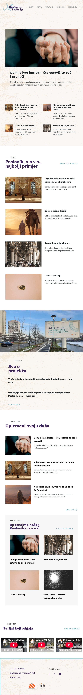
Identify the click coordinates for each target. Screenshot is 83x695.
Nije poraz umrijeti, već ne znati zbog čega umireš (64, 107)
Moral (39, 7)
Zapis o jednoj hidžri (24, 125)
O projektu (72, 7)
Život (31, 7)
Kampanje (60, 7)
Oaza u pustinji (52, 275)
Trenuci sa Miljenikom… (64, 125)
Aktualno (49, 7)
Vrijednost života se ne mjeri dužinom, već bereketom (26, 107)
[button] (69, 164)
